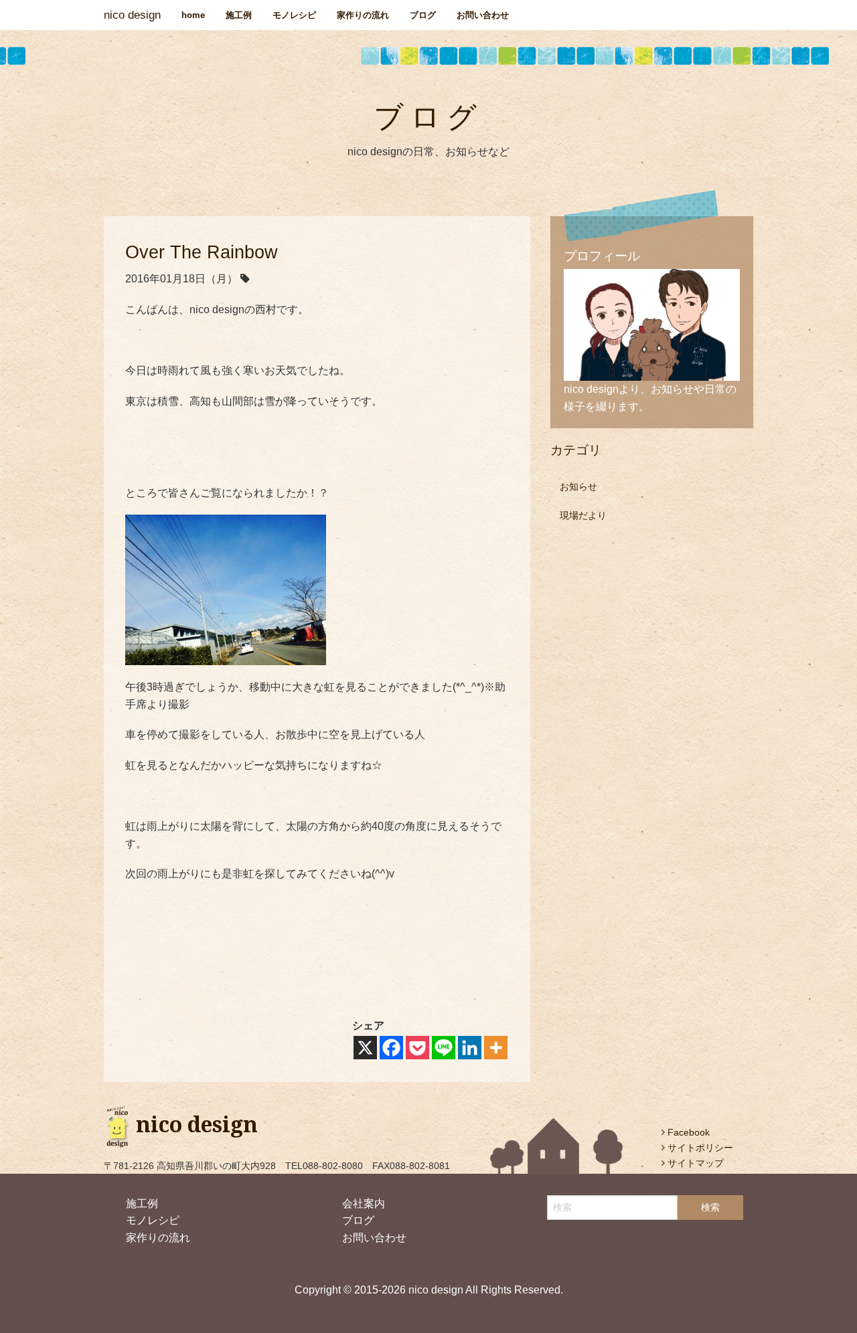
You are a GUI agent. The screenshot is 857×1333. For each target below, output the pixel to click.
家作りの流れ (363, 15)
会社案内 (363, 1203)
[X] (365, 1047)
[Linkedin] (469, 1047)
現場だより (583, 515)
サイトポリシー (699, 1147)
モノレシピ (294, 15)
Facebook (687, 1132)
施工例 (239, 15)
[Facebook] (391, 1047)
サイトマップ (694, 1163)
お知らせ (578, 486)
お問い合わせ (483, 15)
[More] (496, 1047)
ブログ (423, 15)
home (193, 15)
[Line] (443, 1047)
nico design (132, 15)
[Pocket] (417, 1047)
